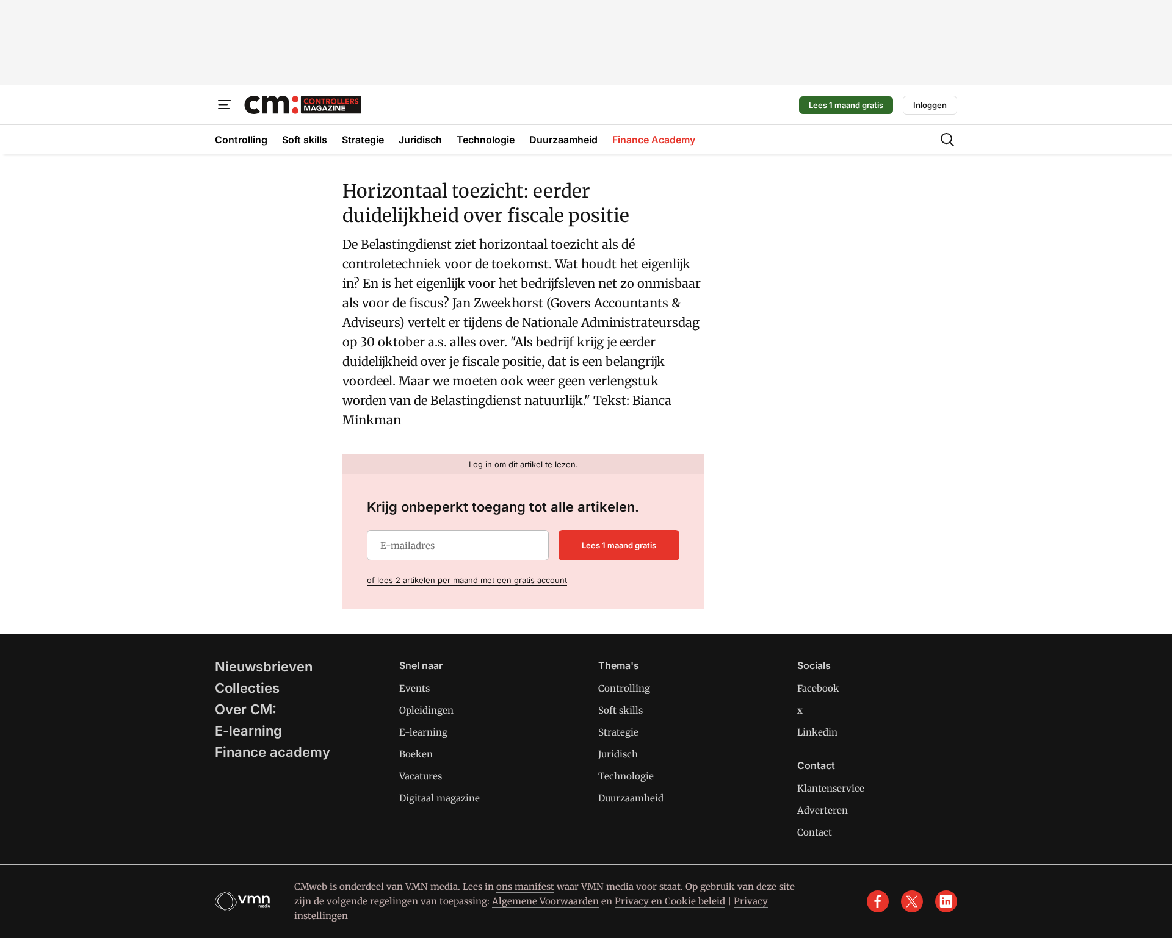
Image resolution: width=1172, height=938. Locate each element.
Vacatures (420, 776)
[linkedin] (946, 901)
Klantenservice (830, 788)
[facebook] (878, 901)
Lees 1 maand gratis (846, 105)
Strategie (618, 732)
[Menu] (224, 105)
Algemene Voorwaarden (545, 901)
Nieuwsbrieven (264, 667)
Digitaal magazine (439, 798)
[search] (947, 139)
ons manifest (525, 886)
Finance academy (272, 752)
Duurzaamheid (631, 798)
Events (414, 688)
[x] (912, 901)
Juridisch (618, 754)
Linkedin (817, 732)
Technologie (626, 776)
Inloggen (930, 105)
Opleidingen (426, 710)
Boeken (416, 754)
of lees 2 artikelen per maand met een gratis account (467, 580)
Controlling (624, 688)
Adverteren (822, 810)
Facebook (818, 688)
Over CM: (246, 709)
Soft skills (620, 710)
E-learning (248, 731)
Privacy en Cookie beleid (670, 901)
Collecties (247, 688)
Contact (814, 832)
